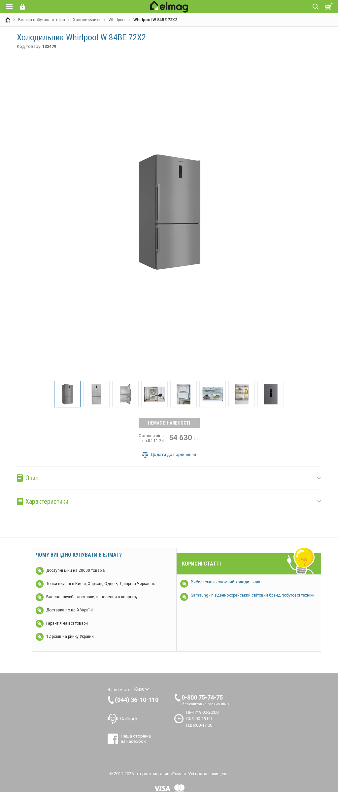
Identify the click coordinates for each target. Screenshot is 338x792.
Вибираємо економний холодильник (225, 582)
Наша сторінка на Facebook (136, 739)
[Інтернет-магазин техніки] (8, 19)
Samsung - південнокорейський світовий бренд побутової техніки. (253, 595)
